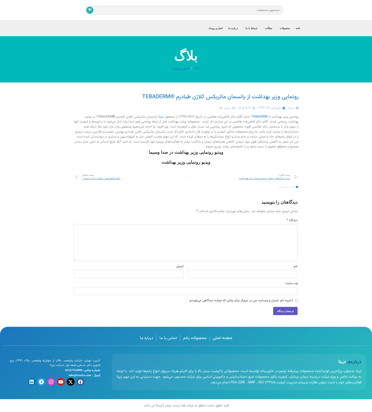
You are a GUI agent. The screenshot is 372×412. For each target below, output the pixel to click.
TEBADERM (259, 116)
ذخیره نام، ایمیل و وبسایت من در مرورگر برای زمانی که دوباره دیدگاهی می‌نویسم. (241, 300)
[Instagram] (51, 382)
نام (296, 266)
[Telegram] (41, 382)
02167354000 (73, 370)
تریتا (161, 116)
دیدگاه (292, 220)
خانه (197, 68)
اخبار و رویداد (180, 68)
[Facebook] (80, 382)
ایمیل (180, 266)
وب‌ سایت (291, 283)
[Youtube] (61, 382)
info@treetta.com (80, 375)
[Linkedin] (32, 382)
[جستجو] (89, 10)
